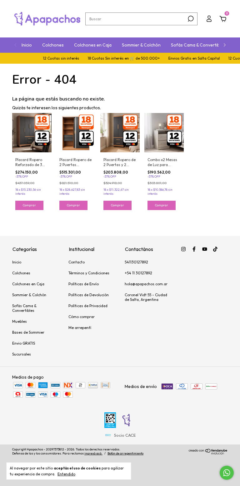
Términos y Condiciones (88, 273)
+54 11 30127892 (138, 273)
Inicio (27, 45)
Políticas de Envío (83, 284)
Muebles (19, 321)
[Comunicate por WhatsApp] (227, 473)
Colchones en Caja (93, 45)
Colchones (53, 45)
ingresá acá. (93, 453)
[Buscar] (190, 18)
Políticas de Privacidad (88, 305)
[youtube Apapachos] (204, 249)
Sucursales (21, 354)
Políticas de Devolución (88, 294)
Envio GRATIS (23, 343)
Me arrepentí (79, 327)
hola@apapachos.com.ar (146, 284)
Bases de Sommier (28, 332)
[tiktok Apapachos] (215, 249)
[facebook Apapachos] (194, 249)
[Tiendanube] (208, 453)
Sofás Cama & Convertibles (198, 45)
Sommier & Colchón (141, 45)
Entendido (66, 474)
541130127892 (136, 262)
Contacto (76, 262)
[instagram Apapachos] (183, 249)
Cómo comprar (81, 316)
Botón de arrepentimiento (125, 453)
